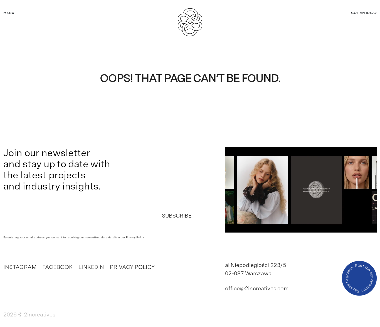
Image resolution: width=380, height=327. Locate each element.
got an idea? (364, 13)
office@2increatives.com (256, 288)
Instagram (19, 267)
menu (8, 13)
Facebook (57, 267)
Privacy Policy (132, 267)
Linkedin (91, 267)
